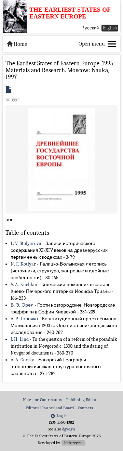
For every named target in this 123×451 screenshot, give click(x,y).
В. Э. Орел (22, 305)
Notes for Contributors (42, 399)
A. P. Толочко (24, 319)
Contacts (85, 407)
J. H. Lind (20, 339)
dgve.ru (68, 429)
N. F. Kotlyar (23, 264)
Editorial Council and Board (50, 407)
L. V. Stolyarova (26, 243)
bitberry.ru (73, 442)
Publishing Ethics (81, 399)
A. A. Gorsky (22, 360)
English (110, 27)
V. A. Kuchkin (24, 284)
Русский (90, 27)
